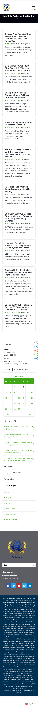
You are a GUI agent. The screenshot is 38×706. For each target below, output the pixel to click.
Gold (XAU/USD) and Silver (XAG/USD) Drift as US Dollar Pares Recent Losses (19, 459)
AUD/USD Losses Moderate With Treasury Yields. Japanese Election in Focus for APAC (18, 153)
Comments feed (11, 514)
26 (32, 403)
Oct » (31, 414)
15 (14, 398)
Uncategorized (25, 44)
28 (10, 409)
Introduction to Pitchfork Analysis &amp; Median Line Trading (18, 189)
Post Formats (25, 159)
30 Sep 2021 (13, 44)
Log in (8, 503)
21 (10, 403)
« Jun (7, 414)
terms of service (10, 576)
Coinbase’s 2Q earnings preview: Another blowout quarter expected (18, 443)
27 (6, 409)
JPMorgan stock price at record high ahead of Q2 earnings (19, 428)
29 (15, 409)
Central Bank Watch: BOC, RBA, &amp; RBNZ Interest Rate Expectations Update (17, 68)
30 (19, 409)
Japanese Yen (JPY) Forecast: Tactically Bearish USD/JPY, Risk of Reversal (18, 245)
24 (23, 403)
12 (32, 392)
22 (15, 403)
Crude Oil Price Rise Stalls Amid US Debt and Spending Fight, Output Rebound (18, 272)
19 (32, 398)
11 (27, 392)
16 (19, 398)
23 (19, 403)
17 (23, 398)
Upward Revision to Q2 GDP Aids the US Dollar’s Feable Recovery (18, 451)
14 (10, 398)
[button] (33, 565)
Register (9, 498)
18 (27, 398)
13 (6, 398)
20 (6, 403)
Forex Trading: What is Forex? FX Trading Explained (19, 123)
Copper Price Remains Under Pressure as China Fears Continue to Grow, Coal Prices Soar (18, 37)
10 (23, 392)
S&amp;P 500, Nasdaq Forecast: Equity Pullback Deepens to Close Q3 (17, 95)
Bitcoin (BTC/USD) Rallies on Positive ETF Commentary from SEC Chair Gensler (18, 307)
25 (28, 403)
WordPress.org (11, 520)
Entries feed (10, 509)
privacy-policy (9, 572)
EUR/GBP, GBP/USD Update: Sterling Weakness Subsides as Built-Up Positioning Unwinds (18, 217)
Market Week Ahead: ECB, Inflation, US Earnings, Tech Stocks (17, 436)
